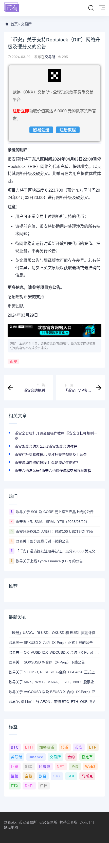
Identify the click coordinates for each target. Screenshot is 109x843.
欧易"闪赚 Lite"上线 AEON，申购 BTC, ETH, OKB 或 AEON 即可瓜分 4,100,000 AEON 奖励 (54, 702)
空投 (28, 776)
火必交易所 (48, 822)
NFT (61, 766)
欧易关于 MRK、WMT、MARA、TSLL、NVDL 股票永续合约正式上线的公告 (54, 682)
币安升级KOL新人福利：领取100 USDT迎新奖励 (54, 531)
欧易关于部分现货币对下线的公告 (42, 541)
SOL (71, 776)
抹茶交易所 (68, 822)
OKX (57, 776)
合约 (71, 757)
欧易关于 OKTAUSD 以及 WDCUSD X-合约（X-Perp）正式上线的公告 (54, 652)
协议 (75, 766)
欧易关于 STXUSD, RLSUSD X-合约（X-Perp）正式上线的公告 (54, 672)
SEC (29, 766)
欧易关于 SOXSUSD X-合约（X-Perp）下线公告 (47, 662)
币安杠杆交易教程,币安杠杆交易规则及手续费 (51, 454)
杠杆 (43, 786)
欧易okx (10, 822)
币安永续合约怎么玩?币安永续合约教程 (46, 446)
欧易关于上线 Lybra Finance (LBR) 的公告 (49, 561)
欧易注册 (41, 130)
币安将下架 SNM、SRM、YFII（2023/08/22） (52, 522)
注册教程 (68, 130)
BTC (15, 747)
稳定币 (87, 757)
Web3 (90, 766)
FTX (15, 786)
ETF (93, 747)
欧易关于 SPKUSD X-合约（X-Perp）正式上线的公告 (51, 643)
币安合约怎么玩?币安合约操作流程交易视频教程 (53, 471)
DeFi (29, 786)
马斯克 (87, 776)
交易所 (26, 24)
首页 (14, 24)
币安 (13, 362)
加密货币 (47, 747)
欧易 (42, 776)
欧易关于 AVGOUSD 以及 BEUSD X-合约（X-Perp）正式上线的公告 (54, 692)
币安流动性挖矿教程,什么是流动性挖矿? (46, 463)
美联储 (16, 757)
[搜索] (91, 8)
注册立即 (21, 111)
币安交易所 (28, 822)
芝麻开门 (87, 822)
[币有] (12, 7)
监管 (15, 776)
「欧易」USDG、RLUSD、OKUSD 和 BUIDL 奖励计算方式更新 (54, 633)
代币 (64, 747)
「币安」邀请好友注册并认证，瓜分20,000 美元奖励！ (58, 551)
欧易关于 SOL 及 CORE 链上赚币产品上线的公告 (55, 512)
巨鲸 (15, 766)
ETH (29, 747)
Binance (36, 757)
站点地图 (11, 827)
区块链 (44, 766)
